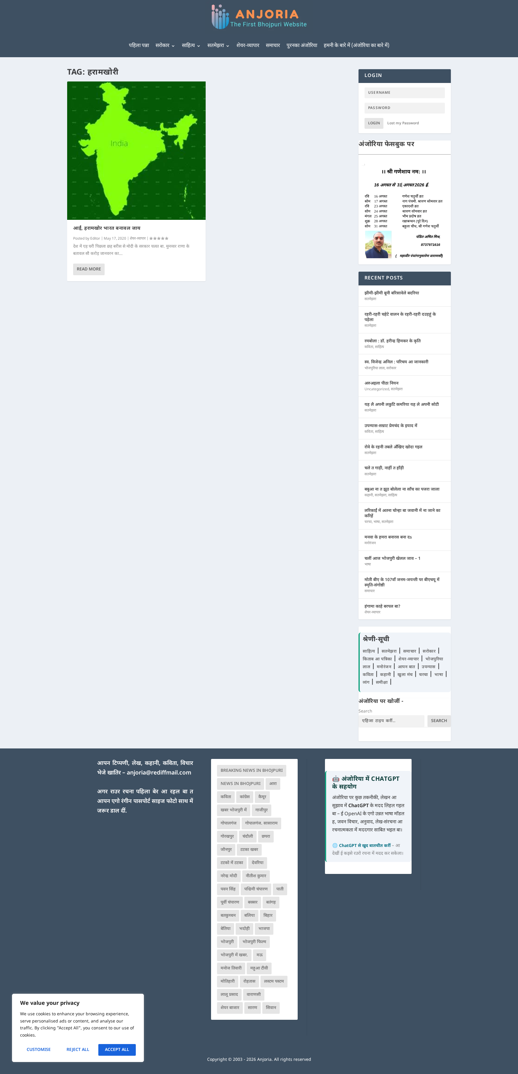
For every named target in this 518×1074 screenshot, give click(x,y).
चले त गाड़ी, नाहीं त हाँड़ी (384, 468)
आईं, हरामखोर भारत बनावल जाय (107, 229)
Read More (89, 269)
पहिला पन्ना (139, 46)
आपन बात (406, 667)
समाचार (273, 46)
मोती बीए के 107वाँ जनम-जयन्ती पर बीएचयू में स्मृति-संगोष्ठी (402, 582)
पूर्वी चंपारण (230, 902)
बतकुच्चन (228, 916)
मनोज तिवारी (231, 968)
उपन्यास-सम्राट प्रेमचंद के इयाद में (391, 426)
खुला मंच (405, 675)
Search (365, 711)
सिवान (271, 1008)
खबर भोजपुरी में (234, 810)
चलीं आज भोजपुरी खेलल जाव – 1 (393, 559)
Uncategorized (377, 389)
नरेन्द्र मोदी (229, 876)
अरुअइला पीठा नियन (381, 383)
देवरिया (257, 863)
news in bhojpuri (240, 784)
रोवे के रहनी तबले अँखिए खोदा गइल (393, 447)
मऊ (260, 955)
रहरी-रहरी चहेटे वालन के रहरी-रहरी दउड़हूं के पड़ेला (400, 317)
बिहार (267, 916)
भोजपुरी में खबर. (234, 955)
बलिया (249, 916)
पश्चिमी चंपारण (256, 889)
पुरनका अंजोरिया (302, 46)
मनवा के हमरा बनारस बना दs (388, 537)
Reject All (78, 1050)
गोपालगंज (229, 823)
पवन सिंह (228, 889)
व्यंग (367, 683)
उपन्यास (429, 667)
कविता (369, 347)
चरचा (368, 522)
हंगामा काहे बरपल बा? (382, 606)
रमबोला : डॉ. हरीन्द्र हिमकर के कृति (393, 341)
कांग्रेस (245, 797)
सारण (252, 1008)
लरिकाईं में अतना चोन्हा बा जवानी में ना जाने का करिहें (402, 513)
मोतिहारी (228, 981)
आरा (273, 784)
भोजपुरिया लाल (375, 368)
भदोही (244, 929)
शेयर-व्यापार (248, 46)
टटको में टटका (232, 863)
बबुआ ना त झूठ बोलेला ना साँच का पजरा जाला (402, 489)
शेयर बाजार (230, 1008)
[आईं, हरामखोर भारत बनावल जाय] (136, 150)
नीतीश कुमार (256, 876)
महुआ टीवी (259, 968)
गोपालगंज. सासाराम (261, 823)
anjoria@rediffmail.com (159, 773)
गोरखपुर (227, 836)
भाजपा (264, 929)
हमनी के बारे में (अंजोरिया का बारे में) (356, 46)
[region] (78, 1028)
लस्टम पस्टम (274, 981)
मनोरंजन (370, 543)
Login (374, 123)
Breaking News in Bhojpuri (252, 771)
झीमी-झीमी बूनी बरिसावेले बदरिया (392, 293)
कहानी (369, 495)
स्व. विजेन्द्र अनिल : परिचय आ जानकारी (396, 362)
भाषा (377, 522)
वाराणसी (254, 995)
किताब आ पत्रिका (378, 659)
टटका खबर (249, 850)
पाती (280, 889)
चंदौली (248, 836)
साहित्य (188, 46)
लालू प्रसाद (229, 995)
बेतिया (226, 929)
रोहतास (249, 981)
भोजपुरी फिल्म (254, 942)
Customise (39, 1050)
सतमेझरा (215, 46)
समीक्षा (382, 683)
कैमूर (262, 797)
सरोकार (162, 46)
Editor (95, 238)
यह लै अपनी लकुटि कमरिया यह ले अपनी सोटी (402, 405)
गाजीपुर (261, 810)
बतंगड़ (271, 902)
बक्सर (253, 902)
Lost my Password (403, 123)
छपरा (266, 836)
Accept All (117, 1050)
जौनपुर (226, 850)
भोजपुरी (227, 942)
